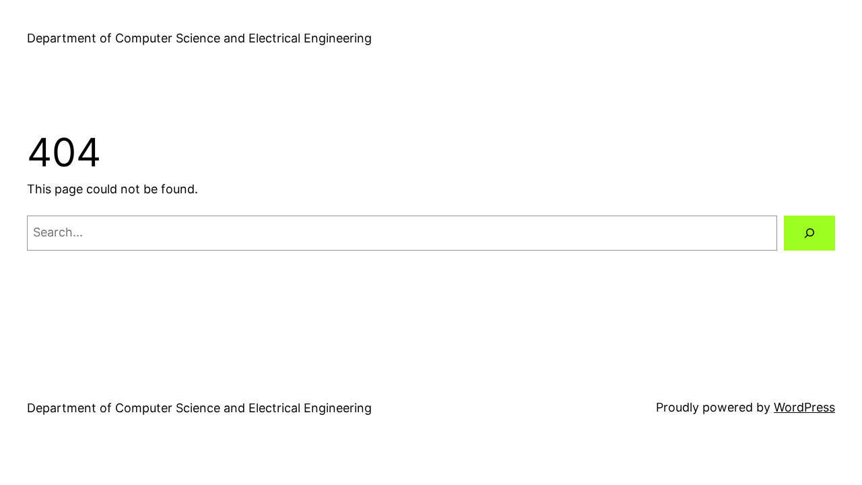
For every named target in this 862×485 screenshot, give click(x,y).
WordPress (804, 407)
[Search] (809, 233)
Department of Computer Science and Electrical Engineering (199, 38)
